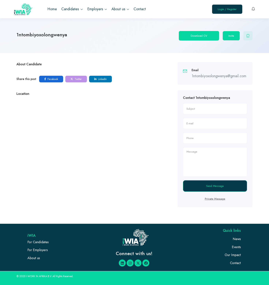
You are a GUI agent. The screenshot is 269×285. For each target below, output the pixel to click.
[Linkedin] (122, 263)
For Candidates (38, 242)
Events (236, 247)
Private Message (215, 199)
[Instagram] (130, 263)
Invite (231, 36)
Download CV (199, 36)
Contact (140, 9)
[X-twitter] (137, 263)
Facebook (52, 79)
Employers (95, 9)
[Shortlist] (248, 35)
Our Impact (233, 255)
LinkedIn (102, 79)
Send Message (215, 186)
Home (52, 9)
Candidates (70, 9)
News (237, 239)
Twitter (78, 79)
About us (118, 9)
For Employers (37, 250)
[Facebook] (145, 263)
